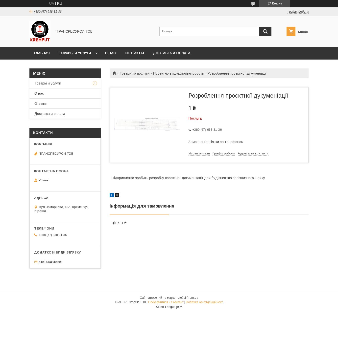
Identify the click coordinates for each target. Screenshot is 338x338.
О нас (110, 53)
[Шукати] (265, 31)
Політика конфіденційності (204, 302)
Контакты (134, 53)
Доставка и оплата (171, 53)
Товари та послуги (134, 73)
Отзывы (40, 104)
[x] (117, 196)
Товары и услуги (75, 53)
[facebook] (112, 196)
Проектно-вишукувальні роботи (178, 73)
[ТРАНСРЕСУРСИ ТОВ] (39, 40)
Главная (42, 53)
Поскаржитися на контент (166, 302)
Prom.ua (192, 297)
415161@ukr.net (50, 262)
